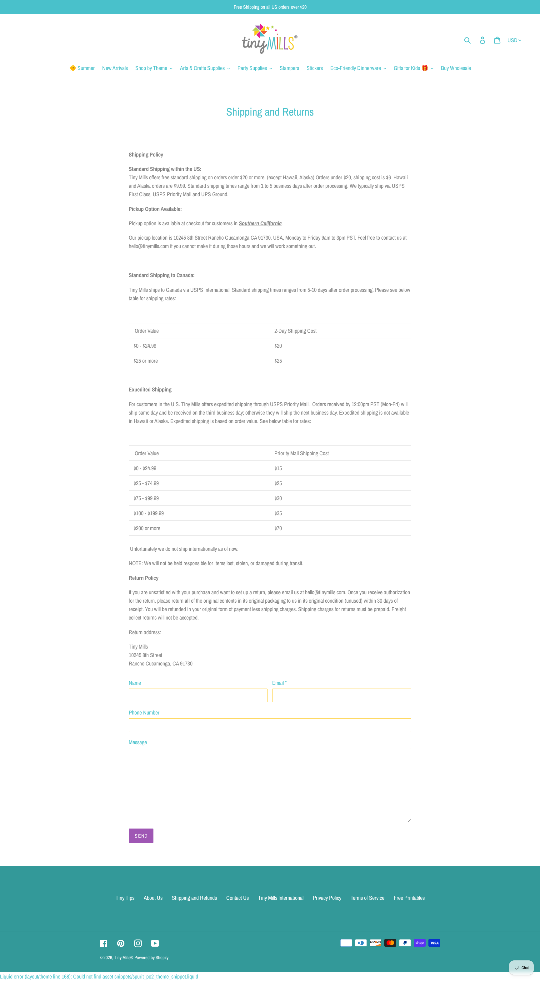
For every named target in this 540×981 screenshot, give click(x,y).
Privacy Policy (327, 898)
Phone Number (144, 712)
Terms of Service (367, 898)
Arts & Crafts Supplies (202, 68)
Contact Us (237, 898)
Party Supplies (252, 68)
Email (279, 683)
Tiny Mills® (123, 957)
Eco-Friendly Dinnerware (355, 68)
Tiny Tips (125, 898)
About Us (153, 898)
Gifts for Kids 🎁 (411, 68)
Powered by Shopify (151, 957)
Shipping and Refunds (194, 898)
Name (135, 683)
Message (138, 742)
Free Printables (409, 898)
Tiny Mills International (280, 898)
